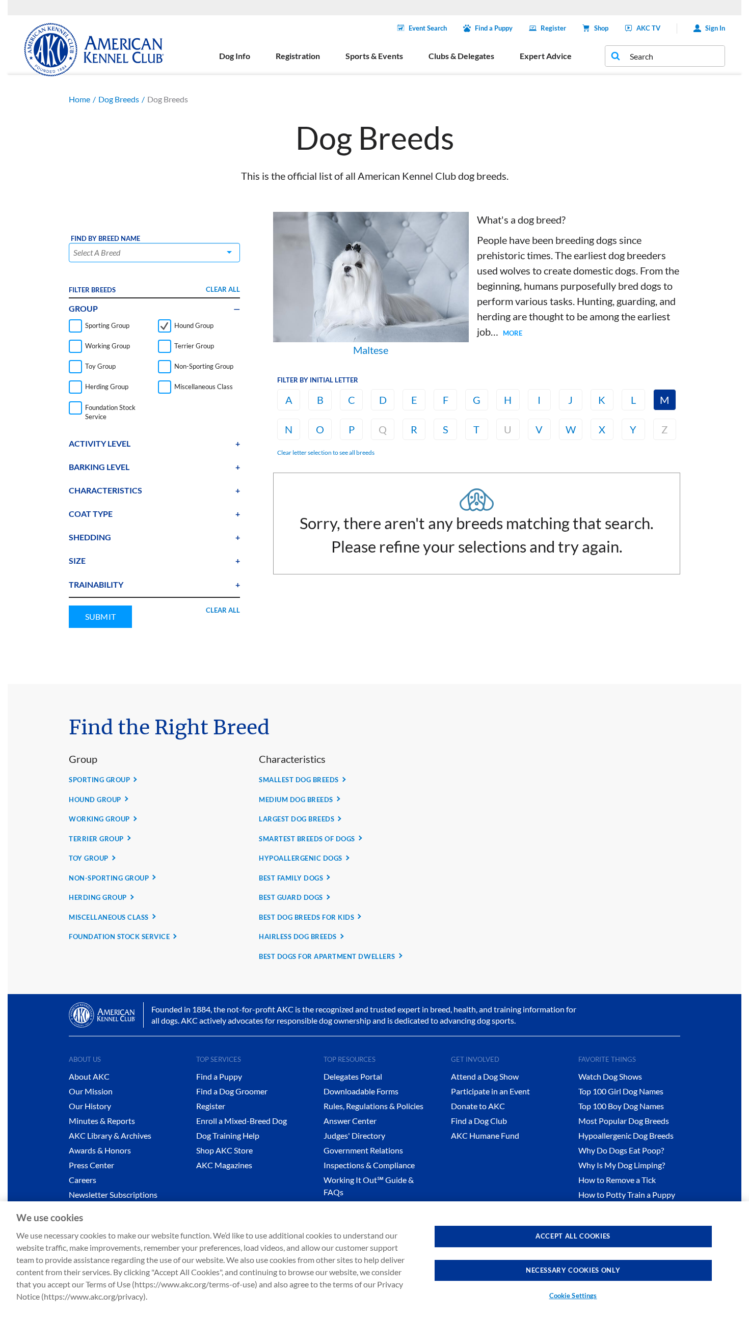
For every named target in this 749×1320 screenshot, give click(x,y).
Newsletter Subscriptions (113, 1194)
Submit (100, 616)
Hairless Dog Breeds (298, 936)
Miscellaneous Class (109, 917)
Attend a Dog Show (485, 1076)
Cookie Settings (573, 1295)
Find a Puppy (494, 28)
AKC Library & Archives (110, 1135)
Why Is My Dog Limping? (621, 1165)
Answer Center (350, 1120)
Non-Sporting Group (109, 878)
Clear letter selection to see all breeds (325, 452)
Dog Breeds (118, 99)
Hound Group (95, 799)
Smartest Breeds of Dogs (307, 839)
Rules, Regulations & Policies (373, 1106)
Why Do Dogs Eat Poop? (621, 1150)
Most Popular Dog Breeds (623, 1120)
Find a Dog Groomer (232, 1091)
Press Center (91, 1165)
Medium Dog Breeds (296, 799)
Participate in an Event (490, 1091)
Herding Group (98, 897)
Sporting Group (99, 780)
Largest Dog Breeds (296, 819)
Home (79, 99)
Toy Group (89, 858)
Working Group (99, 819)
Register (553, 28)
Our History (90, 1106)
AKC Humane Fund (485, 1135)
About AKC (89, 1076)
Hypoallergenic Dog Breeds (626, 1135)
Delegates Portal (353, 1076)
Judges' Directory (354, 1135)
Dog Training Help (227, 1135)
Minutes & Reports (102, 1120)
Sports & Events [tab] (374, 56)
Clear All (223, 289)
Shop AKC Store (224, 1150)
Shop (601, 28)
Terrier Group (96, 839)
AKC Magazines (224, 1165)
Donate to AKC (478, 1106)
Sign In (715, 28)
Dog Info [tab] (234, 56)
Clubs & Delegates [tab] (461, 56)
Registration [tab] (298, 56)
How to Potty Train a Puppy (626, 1194)
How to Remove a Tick (617, 1180)
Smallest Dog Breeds (299, 780)
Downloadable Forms (361, 1091)
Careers (82, 1180)
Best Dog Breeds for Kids (306, 917)
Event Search (428, 28)
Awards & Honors (100, 1150)
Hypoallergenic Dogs (300, 858)
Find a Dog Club (479, 1120)
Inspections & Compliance (369, 1165)
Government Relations (363, 1150)
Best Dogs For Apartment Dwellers (327, 956)
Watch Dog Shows (610, 1076)
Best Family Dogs (291, 878)
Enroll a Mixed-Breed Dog (241, 1120)
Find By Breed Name (105, 238)
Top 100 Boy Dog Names (621, 1106)
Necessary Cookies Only (573, 1270)
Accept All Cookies (573, 1236)
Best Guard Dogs (291, 897)
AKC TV (648, 28)
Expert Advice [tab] (546, 56)
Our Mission (91, 1091)
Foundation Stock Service (119, 936)
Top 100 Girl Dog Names (620, 1091)
